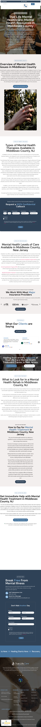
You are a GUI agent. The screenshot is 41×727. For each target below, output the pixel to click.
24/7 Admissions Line (15, 592)
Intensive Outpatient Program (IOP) (28, 259)
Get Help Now (4, 1)
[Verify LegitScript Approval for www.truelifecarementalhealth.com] (20, 681)
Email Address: (24, 211)
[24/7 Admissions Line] (6, 593)
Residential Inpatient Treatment (9, 272)
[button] (33, 4)
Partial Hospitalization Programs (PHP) (9, 267)
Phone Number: (15, 211)
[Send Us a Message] (6, 597)
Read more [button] (6, 342)
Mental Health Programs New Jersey (26, 29)
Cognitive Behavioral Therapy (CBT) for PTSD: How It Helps (20, 711)
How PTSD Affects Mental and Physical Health (20, 714)
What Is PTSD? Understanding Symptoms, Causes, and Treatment (20, 716)
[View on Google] (3, 346)
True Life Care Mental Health (12, 29)
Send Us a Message (15, 596)
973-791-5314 (24, 1)
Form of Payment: (33, 211)
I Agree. (6, 218)
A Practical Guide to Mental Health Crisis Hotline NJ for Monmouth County (20, 719)
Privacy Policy (24, 634)
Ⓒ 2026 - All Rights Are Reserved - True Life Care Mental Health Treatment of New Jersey (20, 724)
